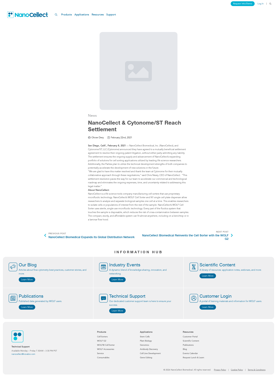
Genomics (144, 345)
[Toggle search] (270, 3)
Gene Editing (146, 357)
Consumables (103, 357)
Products (66, 14)
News (92, 115)
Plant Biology (146, 341)
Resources (98, 14)
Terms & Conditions (256, 370)
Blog (185, 349)
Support (111, 14)
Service (100, 353)
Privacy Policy (220, 370)
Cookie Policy (237, 370)
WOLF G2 (101, 341)
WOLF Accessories (105, 349)
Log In (261, 4)
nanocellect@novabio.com (23, 354)
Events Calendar (190, 353)
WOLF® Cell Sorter (106, 345)
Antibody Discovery (149, 349)
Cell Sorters (102, 336)
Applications (81, 14)
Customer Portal (190, 336)
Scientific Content (191, 341)
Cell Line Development (150, 353)
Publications (188, 345)
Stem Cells (145, 336)
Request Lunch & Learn (193, 357)
